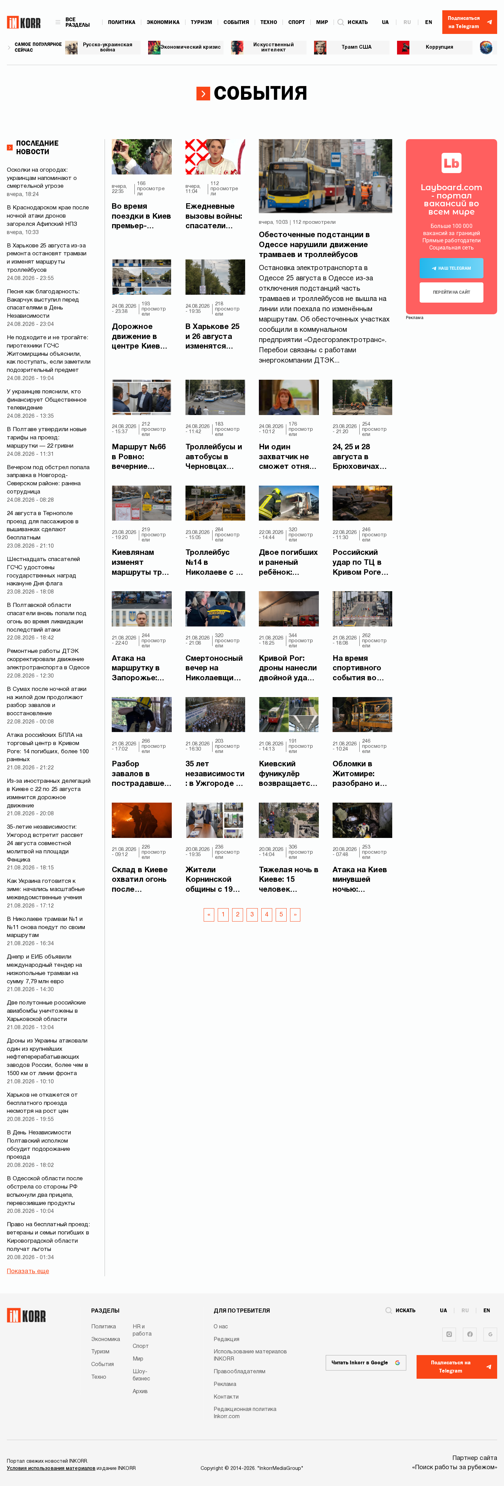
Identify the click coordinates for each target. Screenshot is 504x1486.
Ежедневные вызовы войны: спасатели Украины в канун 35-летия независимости (214, 217)
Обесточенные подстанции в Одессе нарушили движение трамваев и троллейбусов (314, 245)
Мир (322, 22)
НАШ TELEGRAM (455, 268)
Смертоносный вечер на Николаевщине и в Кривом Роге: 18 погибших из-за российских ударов (215, 669)
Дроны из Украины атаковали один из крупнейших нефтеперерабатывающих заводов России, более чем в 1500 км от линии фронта (47, 1057)
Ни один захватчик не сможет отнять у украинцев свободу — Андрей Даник (288, 458)
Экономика (163, 22)
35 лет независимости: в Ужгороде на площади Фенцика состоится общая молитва (215, 775)
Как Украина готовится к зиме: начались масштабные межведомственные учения (46, 889)
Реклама (225, 1384)
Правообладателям (240, 1371)
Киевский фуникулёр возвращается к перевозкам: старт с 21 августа (287, 775)
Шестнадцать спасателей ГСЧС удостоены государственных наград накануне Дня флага (43, 571)
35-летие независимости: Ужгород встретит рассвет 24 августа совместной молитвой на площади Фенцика (45, 843)
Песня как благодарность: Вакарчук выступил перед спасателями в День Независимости (43, 304)
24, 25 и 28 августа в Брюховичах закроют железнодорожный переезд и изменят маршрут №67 (362, 458)
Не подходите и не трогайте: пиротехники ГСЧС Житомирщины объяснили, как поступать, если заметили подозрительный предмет (49, 354)
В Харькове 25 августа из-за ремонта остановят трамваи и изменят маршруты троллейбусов (47, 258)
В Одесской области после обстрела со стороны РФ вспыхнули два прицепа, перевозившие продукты (45, 1191)
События (236, 22)
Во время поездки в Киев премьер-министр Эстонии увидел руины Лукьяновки (141, 217)
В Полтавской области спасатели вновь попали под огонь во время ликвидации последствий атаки (47, 617)
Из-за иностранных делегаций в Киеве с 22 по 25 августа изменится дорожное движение (49, 793)
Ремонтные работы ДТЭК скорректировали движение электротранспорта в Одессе (48, 659)
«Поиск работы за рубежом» (454, 1468)
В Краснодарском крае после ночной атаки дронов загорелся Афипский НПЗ (48, 216)
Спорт (296, 22)
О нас (221, 1327)
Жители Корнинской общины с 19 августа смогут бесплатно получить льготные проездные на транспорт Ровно (214, 881)
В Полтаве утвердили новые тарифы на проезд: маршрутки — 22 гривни (47, 438)
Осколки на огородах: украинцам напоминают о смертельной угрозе (42, 178)
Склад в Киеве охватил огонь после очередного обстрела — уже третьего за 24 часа (140, 881)
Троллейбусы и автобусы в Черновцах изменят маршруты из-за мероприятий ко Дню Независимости (213, 458)
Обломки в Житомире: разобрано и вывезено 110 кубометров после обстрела (358, 775)
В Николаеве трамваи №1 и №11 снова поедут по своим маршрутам (46, 927)
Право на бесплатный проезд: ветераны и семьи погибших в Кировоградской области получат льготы (48, 1237)
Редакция (226, 1339)
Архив (140, 1391)
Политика (121, 22)
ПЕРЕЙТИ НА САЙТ (451, 292)
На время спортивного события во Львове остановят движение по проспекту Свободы (358, 669)
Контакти (226, 1397)
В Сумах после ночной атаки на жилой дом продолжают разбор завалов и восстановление (47, 701)
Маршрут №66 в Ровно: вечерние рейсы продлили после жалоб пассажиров (139, 458)
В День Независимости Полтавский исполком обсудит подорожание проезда (39, 1145)
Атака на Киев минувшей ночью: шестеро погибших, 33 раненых (360, 881)
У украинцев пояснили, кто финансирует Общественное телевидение (46, 400)
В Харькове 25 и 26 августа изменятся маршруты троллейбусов (212, 338)
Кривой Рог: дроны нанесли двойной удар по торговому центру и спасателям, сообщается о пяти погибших (288, 669)
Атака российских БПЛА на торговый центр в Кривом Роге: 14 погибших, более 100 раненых (48, 747)
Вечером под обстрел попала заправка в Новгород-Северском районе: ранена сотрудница (48, 480)
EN (428, 22)
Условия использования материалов (51, 1468)
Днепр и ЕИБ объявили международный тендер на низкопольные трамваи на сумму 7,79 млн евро (44, 969)
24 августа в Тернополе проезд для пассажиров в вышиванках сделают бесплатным (43, 525)
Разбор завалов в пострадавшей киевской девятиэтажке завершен (140, 775)
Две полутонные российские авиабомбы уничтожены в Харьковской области (46, 1011)
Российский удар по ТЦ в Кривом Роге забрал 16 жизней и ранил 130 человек (362, 563)
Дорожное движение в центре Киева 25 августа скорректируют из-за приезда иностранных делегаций (141, 338)
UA (385, 22)
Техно (269, 22)
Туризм (202, 22)
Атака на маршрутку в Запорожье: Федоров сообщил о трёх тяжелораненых (140, 669)
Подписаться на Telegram (451, 1366)
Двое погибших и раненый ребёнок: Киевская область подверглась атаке (288, 563)
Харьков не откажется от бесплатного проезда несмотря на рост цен (42, 1103)
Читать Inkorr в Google (360, 1362)
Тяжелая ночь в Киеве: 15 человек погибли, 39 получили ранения (289, 881)
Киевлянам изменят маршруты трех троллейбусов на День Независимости (141, 563)
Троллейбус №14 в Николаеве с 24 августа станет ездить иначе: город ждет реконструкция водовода (214, 563)
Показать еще (28, 1272)
